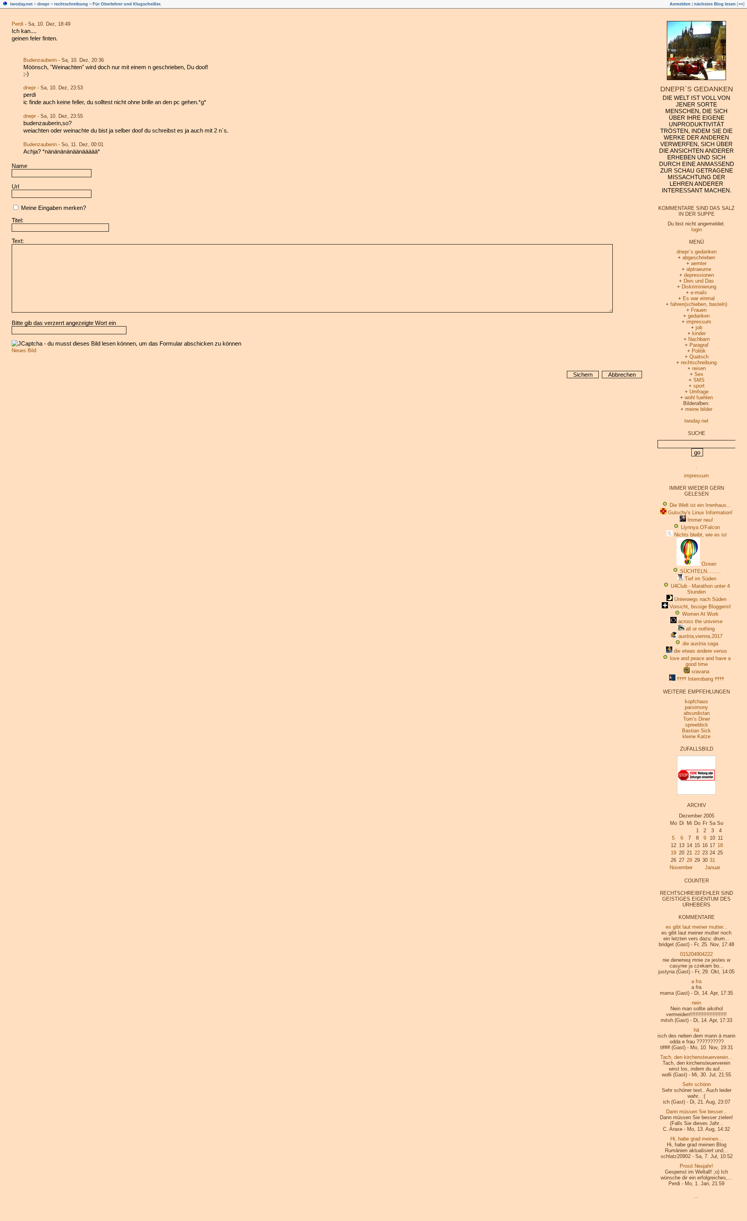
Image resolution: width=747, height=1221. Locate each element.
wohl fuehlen (699, 397)
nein (696, 1003)
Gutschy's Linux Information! (700, 512)
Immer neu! (700, 520)
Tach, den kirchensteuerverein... (696, 1057)
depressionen (699, 275)
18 (720, 845)
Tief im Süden (700, 579)
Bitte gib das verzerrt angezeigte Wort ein (64, 323)
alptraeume (698, 269)
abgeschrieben (698, 257)
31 (712, 860)
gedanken (699, 316)
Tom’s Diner (696, 719)
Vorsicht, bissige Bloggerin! (700, 607)
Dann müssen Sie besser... (696, 1111)
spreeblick (696, 725)
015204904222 (696, 954)
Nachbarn (699, 339)
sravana (700, 671)
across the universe (700, 621)
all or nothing (700, 629)
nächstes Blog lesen (715, 4)
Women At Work (700, 614)
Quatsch (698, 357)
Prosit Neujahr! (696, 1166)
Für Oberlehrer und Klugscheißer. (127, 4)
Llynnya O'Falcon (700, 527)
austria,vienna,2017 (700, 636)
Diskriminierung (699, 287)
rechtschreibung (71, 4)
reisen (699, 368)
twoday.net (21, 4)
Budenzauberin (40, 60)
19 (673, 853)
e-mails (699, 292)
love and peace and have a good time (700, 661)
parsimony (696, 707)
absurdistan (697, 713)
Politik (699, 351)
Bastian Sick (696, 731)
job (699, 327)
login (696, 229)
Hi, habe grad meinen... (696, 1139)
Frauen (699, 310)
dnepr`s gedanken (696, 89)
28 (689, 860)
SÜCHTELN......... (700, 571)
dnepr (43, 4)
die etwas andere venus (700, 651)
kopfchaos (696, 701)
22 (697, 853)
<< (740, 4)
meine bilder (698, 409)
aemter (699, 263)
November (681, 867)
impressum (698, 322)
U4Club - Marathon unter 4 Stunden (700, 589)
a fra (696, 981)
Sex (698, 374)
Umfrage (698, 392)
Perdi (17, 24)
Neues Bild (24, 350)
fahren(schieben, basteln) (698, 304)
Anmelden (680, 4)
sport (699, 386)
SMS (699, 380)
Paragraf (698, 345)
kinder (699, 333)
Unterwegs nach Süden (700, 599)
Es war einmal (699, 298)
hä (696, 1030)
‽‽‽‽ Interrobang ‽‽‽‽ (700, 679)
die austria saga (700, 643)
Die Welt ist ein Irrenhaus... (700, 505)
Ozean (708, 564)
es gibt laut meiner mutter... (697, 927)
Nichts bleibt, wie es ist (700, 535)
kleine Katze (696, 736)
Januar (712, 867)
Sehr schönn (696, 1084)
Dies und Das (699, 281)
